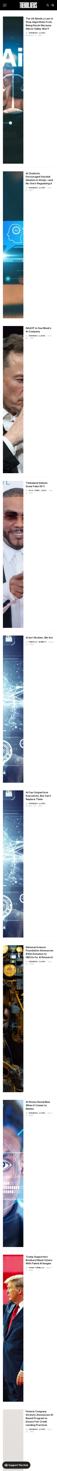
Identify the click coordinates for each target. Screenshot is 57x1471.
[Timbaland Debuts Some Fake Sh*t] (13, 554)
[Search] (52, 5)
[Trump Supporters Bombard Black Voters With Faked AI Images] (13, 1328)
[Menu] (5, 5)
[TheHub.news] (28, 5)
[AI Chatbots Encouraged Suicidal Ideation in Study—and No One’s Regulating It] (13, 245)
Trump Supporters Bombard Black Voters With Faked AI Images (39, 1260)
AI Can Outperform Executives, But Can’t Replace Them (38, 796)
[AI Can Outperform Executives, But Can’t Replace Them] (13, 864)
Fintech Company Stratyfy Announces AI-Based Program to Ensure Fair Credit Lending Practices (40, 1418)
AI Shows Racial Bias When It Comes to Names (38, 1105)
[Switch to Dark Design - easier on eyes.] (48, 5)
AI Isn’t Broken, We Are (39, 637)
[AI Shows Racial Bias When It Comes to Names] (13, 1173)
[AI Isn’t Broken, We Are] (13, 709)
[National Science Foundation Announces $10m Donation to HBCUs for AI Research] (13, 1018)
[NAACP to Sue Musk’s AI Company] (13, 399)
